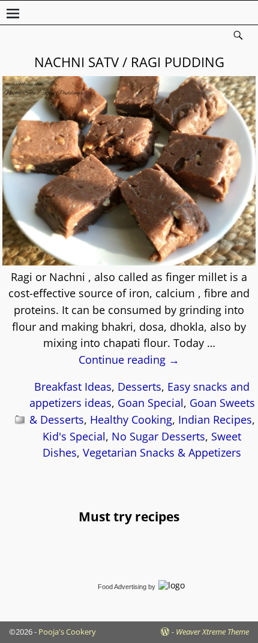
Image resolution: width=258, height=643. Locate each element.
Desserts (139, 386)
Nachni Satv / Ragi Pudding (129, 62)
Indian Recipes (215, 419)
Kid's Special (74, 436)
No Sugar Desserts (158, 436)
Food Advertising (122, 586)
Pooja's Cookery (67, 631)
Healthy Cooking (131, 419)
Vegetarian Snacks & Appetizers (162, 452)
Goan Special (151, 403)
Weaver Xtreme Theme (212, 631)
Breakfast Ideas (73, 386)
